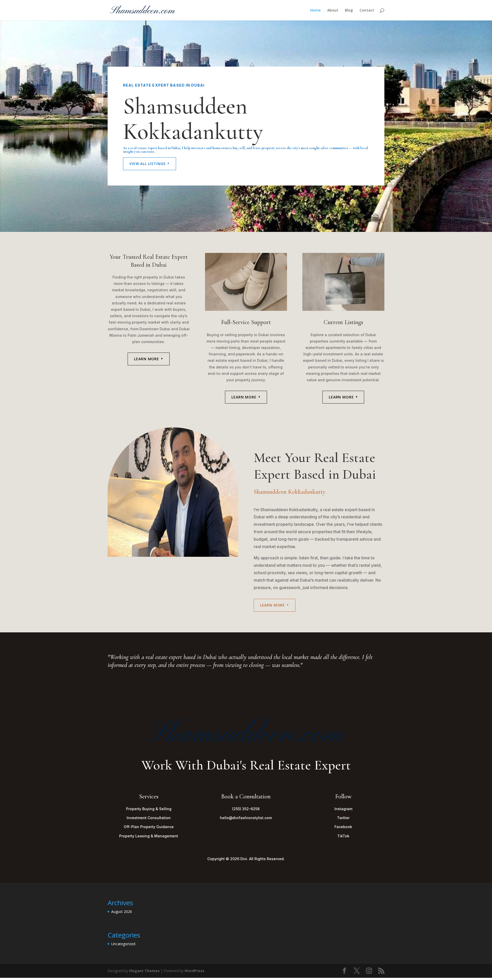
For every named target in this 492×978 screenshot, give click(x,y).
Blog (349, 10)
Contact (367, 10)
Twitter (343, 818)
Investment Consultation (149, 818)
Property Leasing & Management (148, 836)
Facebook (343, 827)
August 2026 (121, 911)
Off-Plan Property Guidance (149, 827)
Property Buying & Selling (148, 809)
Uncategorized (123, 943)
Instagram (343, 809)
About (332, 10)
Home (315, 10)
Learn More (146, 358)
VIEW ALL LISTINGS (147, 163)
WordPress (194, 970)
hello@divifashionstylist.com (246, 818)
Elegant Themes (144, 970)
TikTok (343, 836)
